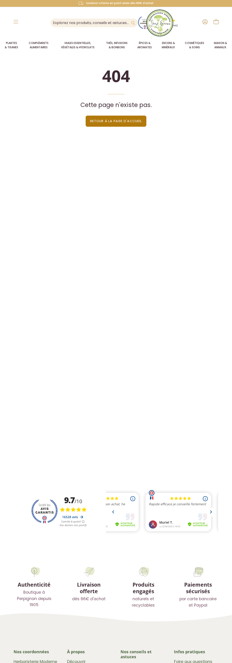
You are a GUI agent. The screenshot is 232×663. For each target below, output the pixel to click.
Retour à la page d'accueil (116, 121)
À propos (76, 651)
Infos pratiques (189, 651)
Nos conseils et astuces (136, 654)
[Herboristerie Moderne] (159, 22)
